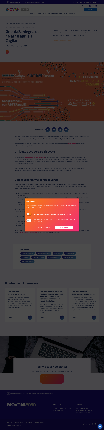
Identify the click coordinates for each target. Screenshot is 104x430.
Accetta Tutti (64, 227)
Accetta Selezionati (44, 227)
